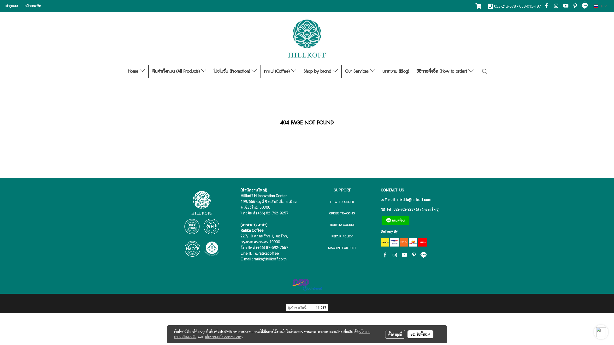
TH (601, 6)
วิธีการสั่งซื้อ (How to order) (442, 71)
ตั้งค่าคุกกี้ (395, 334)
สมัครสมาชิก (33, 6)
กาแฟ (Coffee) (277, 71)
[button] (484, 71)
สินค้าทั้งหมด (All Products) (176, 71)
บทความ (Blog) (396, 71)
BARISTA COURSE (342, 225)
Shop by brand (318, 71)
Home (134, 71)
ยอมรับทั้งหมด (420, 334)
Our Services (357, 71)
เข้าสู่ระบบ (12, 6)
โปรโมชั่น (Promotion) (233, 71)
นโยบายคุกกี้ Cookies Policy (224, 336)
